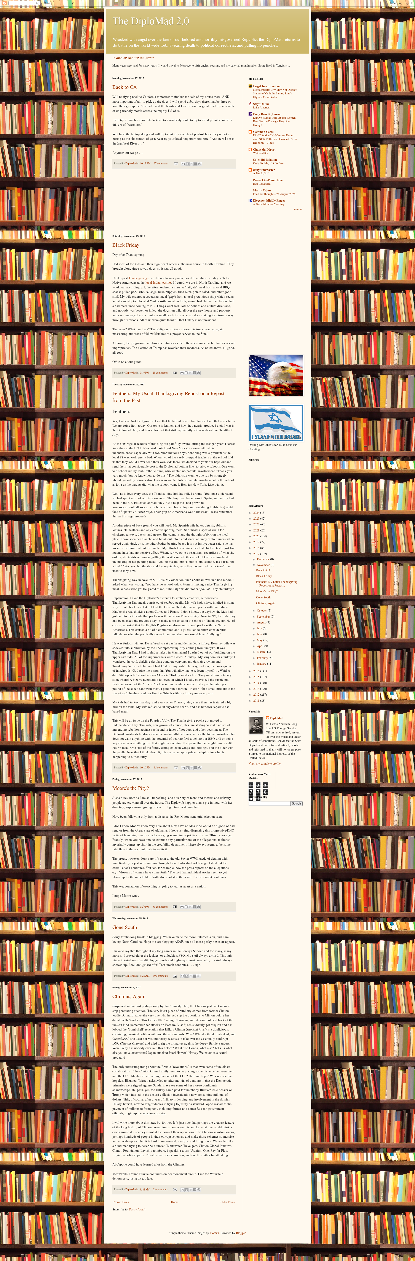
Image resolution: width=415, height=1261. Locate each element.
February (263, 658)
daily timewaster (264, 169)
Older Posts (227, 1202)
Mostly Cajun (262, 190)
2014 (256, 683)
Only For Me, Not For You (268, 163)
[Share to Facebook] (195, 164)
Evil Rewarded (262, 184)
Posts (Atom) (137, 1209)
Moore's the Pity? (130, 787)
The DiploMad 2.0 (150, 20)
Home (174, 1202)
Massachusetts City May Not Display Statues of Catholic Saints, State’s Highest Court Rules (275, 93)
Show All (298, 209)
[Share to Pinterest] (200, 164)
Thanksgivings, (139, 278)
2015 (256, 677)
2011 (256, 700)
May (260, 640)
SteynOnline (261, 104)
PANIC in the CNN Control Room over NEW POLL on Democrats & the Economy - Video (275, 139)
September (264, 616)
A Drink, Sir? (261, 173)
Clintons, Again (128, 996)
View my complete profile (265, 763)
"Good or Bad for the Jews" (133, 57)
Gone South (124, 927)
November (264, 565)
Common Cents (263, 131)
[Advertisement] (174, 202)
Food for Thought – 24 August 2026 (274, 194)
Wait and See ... (262, 153)
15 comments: (162, 767)
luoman (214, 1233)
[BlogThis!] (187, 164)
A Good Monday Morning (268, 204)
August (262, 622)
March (261, 652)
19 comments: (161, 976)
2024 (256, 512)
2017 (256, 554)
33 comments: (161, 1189)
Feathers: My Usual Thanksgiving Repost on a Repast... (276, 583)
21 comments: (161, 372)
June (260, 634)
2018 (256, 548)
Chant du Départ (264, 149)
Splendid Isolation (265, 159)
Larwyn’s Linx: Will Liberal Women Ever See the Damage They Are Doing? (274, 121)
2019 (256, 542)
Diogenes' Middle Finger (269, 200)
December (263, 559)
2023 (256, 518)
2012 (256, 694)
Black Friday (125, 244)
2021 (256, 530)
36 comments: (161, 906)
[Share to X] (191, 164)
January (262, 664)
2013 (256, 689)
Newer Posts (121, 1202)
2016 (256, 671)
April (260, 646)
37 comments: (162, 163)
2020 (256, 536)
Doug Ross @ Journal (267, 114)
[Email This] (183, 164)
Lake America (261, 107)
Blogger (241, 1233)
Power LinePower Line (268, 180)
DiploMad (276, 718)
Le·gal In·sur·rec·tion (267, 86)
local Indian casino (158, 282)
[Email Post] (176, 163)
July (260, 628)
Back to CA (124, 86)
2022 (256, 524)
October (262, 610)
